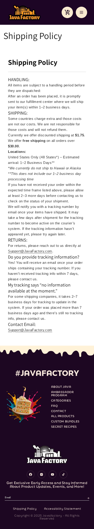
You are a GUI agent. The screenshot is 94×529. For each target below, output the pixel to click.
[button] (67, 12)
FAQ (54, 406)
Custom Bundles (65, 421)
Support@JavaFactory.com (30, 251)
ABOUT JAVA (61, 387)
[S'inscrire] (88, 497)
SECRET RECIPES (64, 427)
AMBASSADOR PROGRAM (62, 394)
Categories (61, 400)
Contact (58, 411)
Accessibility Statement (62, 509)
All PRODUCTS (63, 416)
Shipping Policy (25, 509)
